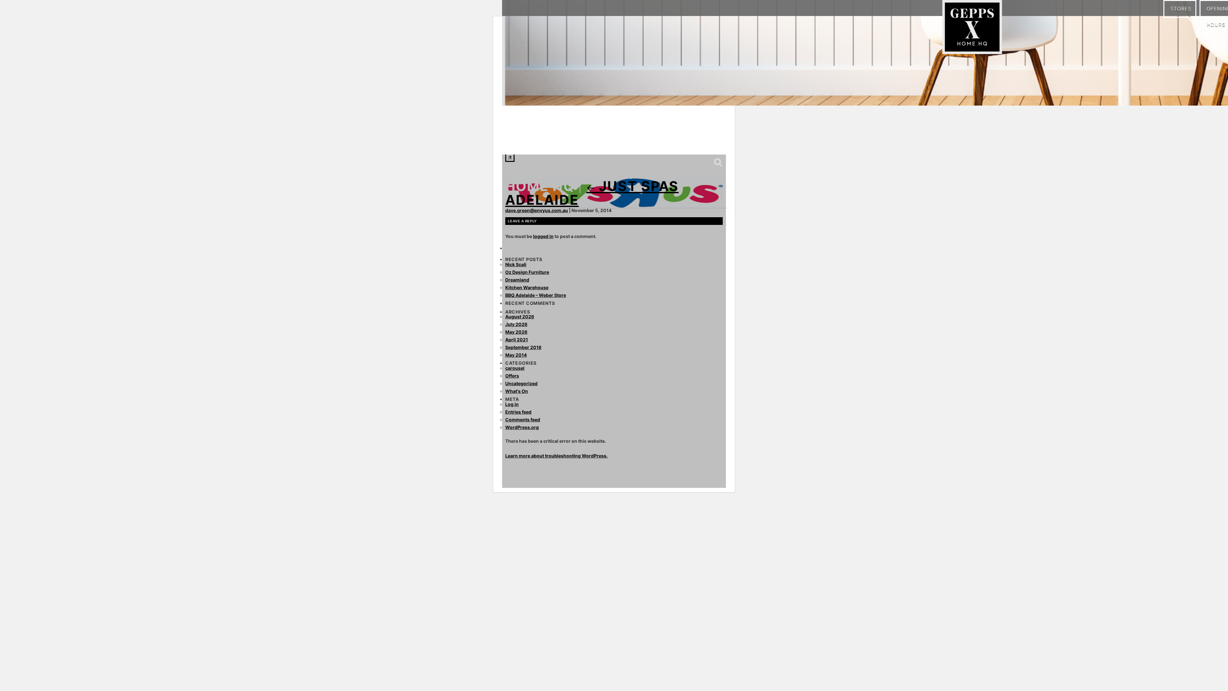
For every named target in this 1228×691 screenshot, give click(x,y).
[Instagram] (526, 140)
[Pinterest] (539, 140)
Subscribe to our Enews (701, 142)
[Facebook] (513, 140)
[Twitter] (551, 140)
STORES (1183, 8)
